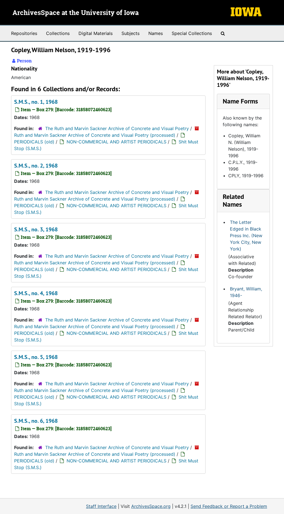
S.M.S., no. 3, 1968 (36, 229)
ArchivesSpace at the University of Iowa (75, 13)
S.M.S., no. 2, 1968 (36, 165)
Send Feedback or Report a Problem (229, 506)
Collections (58, 33)
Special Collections (192, 33)
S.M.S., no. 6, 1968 (36, 420)
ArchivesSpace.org (151, 506)
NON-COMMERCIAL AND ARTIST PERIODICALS (116, 142)
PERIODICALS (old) (34, 142)
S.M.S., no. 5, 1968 (36, 357)
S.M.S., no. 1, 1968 (36, 101)
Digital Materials (95, 33)
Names (155, 33)
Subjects (130, 33)
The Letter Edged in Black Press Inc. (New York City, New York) (246, 235)
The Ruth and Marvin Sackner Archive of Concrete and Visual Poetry (117, 128)
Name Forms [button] (240, 101)
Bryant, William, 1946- (246, 292)
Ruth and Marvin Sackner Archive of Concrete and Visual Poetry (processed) (94, 135)
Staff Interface (101, 506)
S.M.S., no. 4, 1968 (36, 293)
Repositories (24, 33)
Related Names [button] (233, 200)
